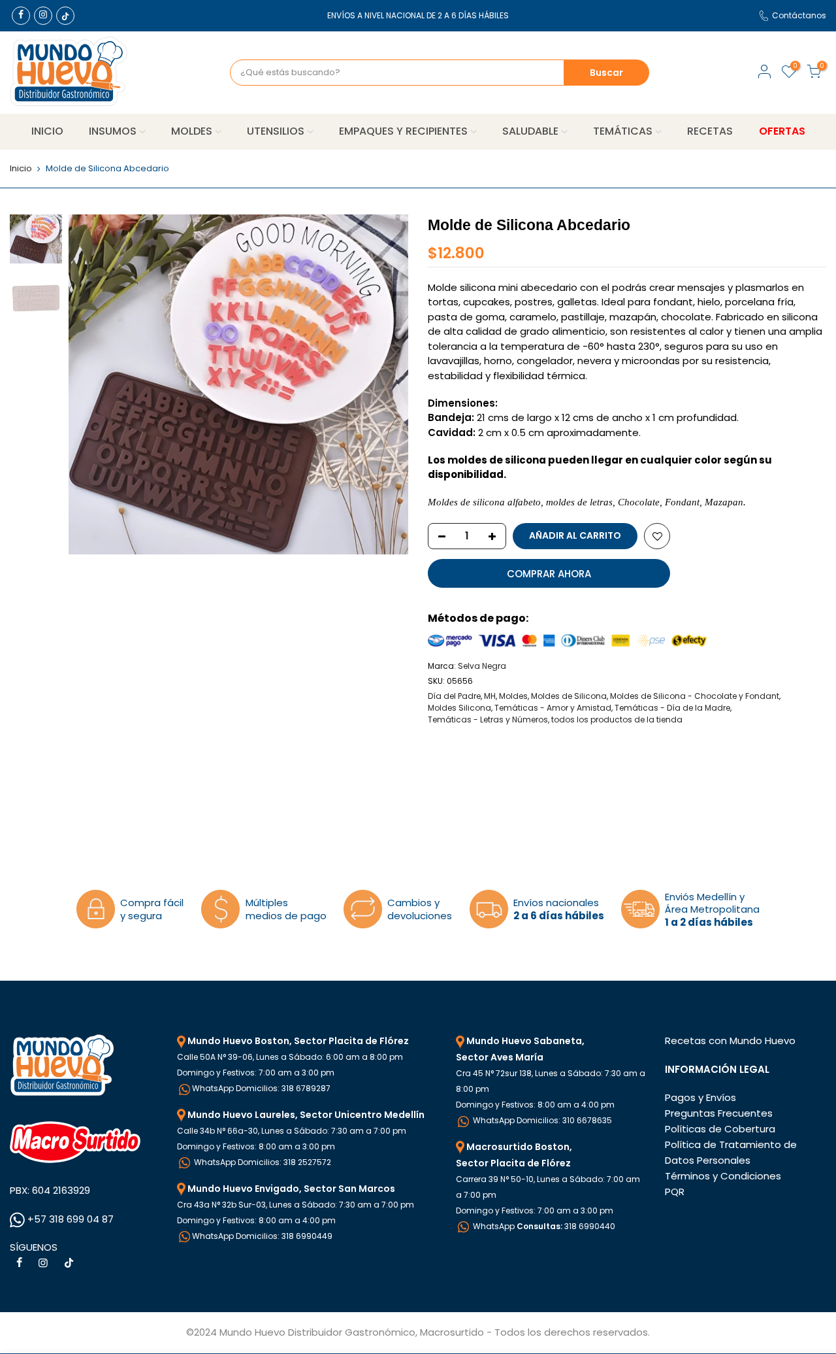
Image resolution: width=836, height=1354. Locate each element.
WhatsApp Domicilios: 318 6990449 (262, 1236)
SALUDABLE (530, 131)
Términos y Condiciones (723, 1176)
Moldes (513, 696)
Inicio (21, 169)
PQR (674, 1191)
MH (490, 696)
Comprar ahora (549, 574)
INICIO (47, 131)
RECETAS (710, 131)
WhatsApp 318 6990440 (543, 1226)
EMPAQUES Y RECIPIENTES (403, 131)
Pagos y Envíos (700, 1097)
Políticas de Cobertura (720, 1129)
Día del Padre (454, 696)
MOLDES (191, 131)
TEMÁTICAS (622, 131)
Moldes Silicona (459, 707)
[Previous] (91, 384)
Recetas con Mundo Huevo (730, 1040)
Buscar (606, 72)
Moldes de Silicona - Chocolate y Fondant (694, 696)
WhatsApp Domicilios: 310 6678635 (541, 1120)
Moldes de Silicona (569, 696)
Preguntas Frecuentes (719, 1113)
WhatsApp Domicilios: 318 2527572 (261, 1162)
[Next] (385, 384)
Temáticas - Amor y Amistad (552, 707)
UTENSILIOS (275, 131)
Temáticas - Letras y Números (488, 719)
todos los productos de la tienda (617, 719)
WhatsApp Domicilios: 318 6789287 (261, 1088)
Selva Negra (482, 665)
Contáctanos (799, 15)
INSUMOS (113, 131)
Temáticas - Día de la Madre (672, 707)
